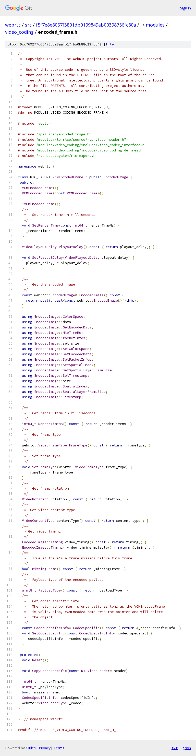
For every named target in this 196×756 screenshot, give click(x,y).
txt (175, 748)
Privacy (45, 748)
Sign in (185, 8)
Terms (59, 748)
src (28, 25)
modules (155, 25)
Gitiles (31, 748)
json (187, 748)
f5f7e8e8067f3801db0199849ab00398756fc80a (86, 25)
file (110, 44)
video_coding (19, 32)
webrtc (13, 25)
